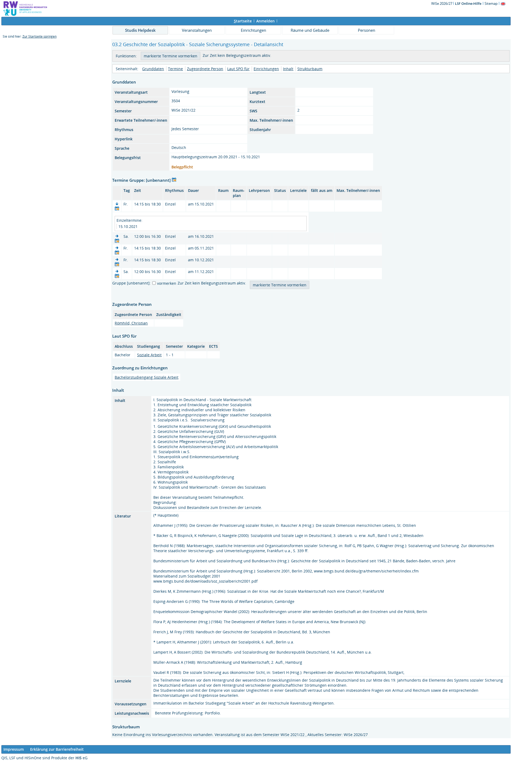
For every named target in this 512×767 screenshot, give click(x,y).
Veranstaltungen (197, 30)
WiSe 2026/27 (442, 3)
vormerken (166, 283)
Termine (175, 68)
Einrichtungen (253, 30)
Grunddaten (153, 68)
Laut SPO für (238, 68)
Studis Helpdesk (140, 30)
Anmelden (265, 20)
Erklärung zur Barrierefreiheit (57, 749)
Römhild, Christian (131, 323)
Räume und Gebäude (310, 30)
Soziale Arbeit (149, 354)
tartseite (243, 20)
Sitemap (491, 3)
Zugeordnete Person (205, 68)
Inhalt (288, 68)
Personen (366, 30)
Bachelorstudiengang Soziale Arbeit (146, 377)
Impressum (13, 749)
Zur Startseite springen (39, 36)
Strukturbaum (309, 68)
